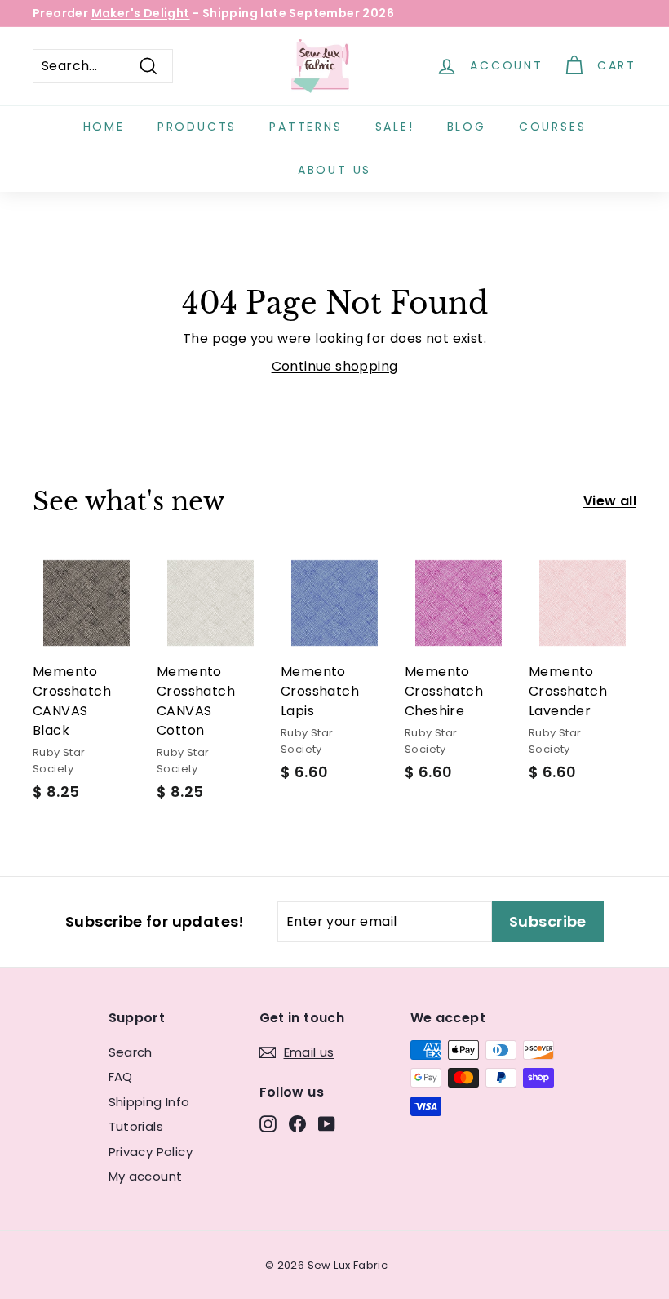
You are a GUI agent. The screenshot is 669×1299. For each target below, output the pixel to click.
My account (146, 1176)
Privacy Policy (151, 1151)
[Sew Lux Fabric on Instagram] (268, 1123)
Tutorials (136, 1126)
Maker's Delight (140, 13)
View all (609, 501)
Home (104, 126)
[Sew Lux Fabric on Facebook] (297, 1123)
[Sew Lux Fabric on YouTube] (326, 1123)
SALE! (394, 126)
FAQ (121, 1076)
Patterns (305, 126)
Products (197, 126)
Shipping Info (149, 1101)
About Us (334, 170)
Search (131, 1052)
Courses (553, 126)
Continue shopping (335, 366)
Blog (466, 126)
